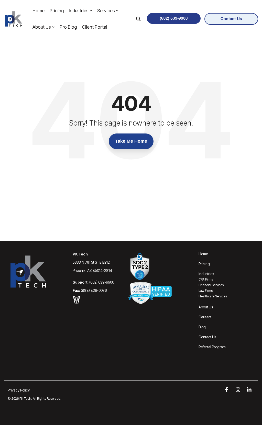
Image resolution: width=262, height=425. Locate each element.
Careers (205, 317)
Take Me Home (131, 141)
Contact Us (207, 337)
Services (106, 10)
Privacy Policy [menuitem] (19, 390)
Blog (202, 327)
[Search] (138, 19)
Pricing (57, 10)
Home (38, 10)
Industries (79, 10)
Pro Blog (68, 27)
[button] (227, 390)
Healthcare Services (213, 296)
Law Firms (206, 291)
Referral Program (212, 347)
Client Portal (94, 27)
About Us (41, 27)
